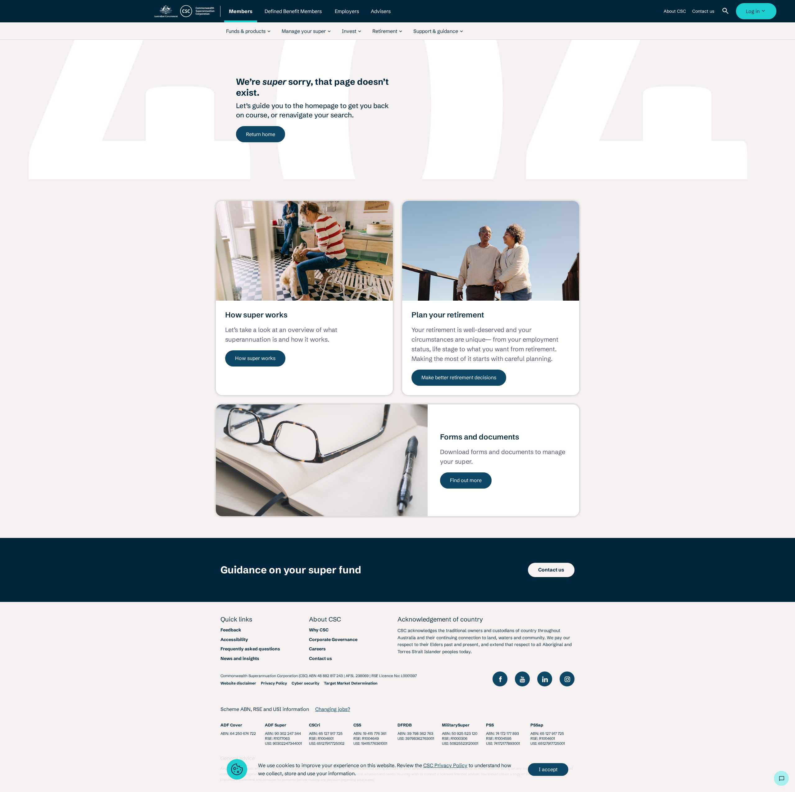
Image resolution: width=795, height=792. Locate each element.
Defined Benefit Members (293, 15)
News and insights (239, 658)
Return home (260, 134)
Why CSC (319, 630)
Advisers (381, 15)
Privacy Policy (274, 683)
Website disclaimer (238, 683)
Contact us (703, 13)
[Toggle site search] (726, 11)
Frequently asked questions (250, 649)
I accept (548, 769)
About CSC (674, 13)
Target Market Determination (350, 683)
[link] (248, 31)
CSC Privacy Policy (445, 765)
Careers (317, 649)
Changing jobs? (332, 709)
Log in (757, 13)
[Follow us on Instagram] (567, 678)
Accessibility (234, 639)
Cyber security (305, 683)
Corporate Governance (333, 639)
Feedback (230, 630)
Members (240, 15)
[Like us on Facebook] (500, 678)
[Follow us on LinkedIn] (544, 678)
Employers (347, 15)
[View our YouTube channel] (522, 678)
